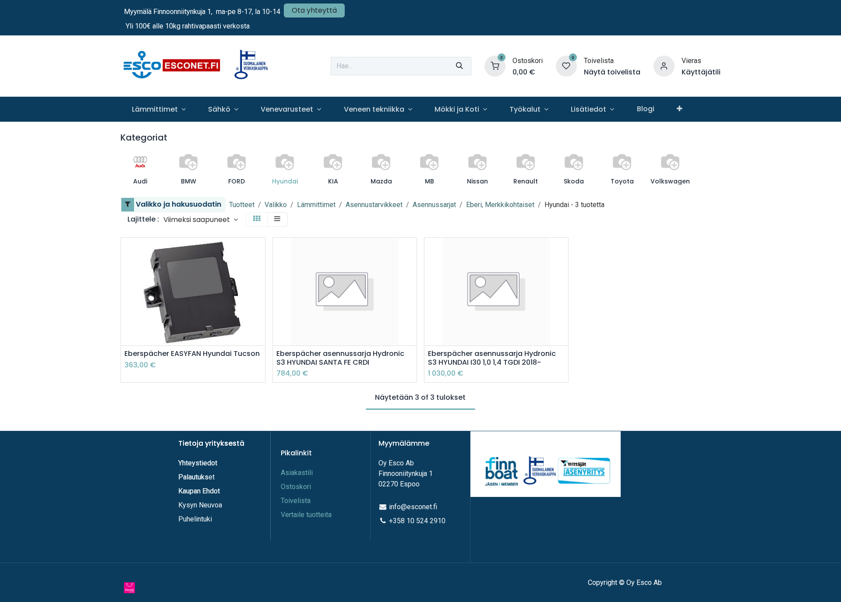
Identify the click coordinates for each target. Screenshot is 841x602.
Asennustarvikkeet (374, 205)
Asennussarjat (434, 205)
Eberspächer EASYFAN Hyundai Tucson (192, 353)
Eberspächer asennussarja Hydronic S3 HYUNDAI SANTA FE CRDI (340, 357)
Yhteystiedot (198, 463)
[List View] (277, 219)
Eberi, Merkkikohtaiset (500, 205)
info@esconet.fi (413, 507)
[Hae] (459, 66)
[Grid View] (257, 219)
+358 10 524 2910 (417, 521)
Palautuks (193, 477)
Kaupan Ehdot (199, 491)
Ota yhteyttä (314, 10)
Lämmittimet (316, 205)
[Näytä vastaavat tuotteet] (259, 311)
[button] (201, 219)
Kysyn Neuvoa (200, 505)
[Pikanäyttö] (259, 252)
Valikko (276, 205)
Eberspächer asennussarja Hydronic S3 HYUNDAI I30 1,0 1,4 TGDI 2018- (492, 357)
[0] (494, 65)
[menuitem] (158, 109)
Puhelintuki (195, 519)
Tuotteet (241, 205)
